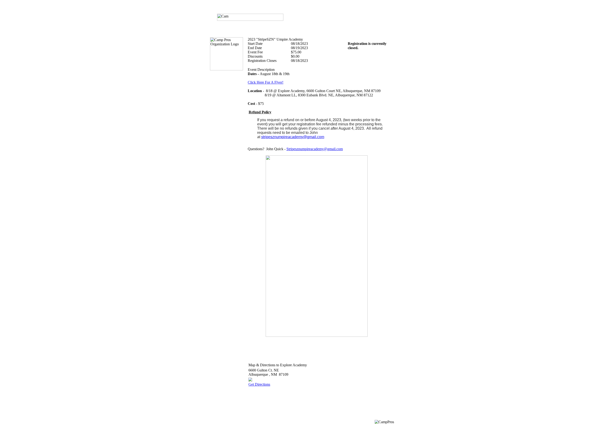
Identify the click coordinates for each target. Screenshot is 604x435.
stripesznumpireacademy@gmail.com (292, 137)
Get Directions (259, 384)
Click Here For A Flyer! (265, 82)
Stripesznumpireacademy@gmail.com (314, 149)
